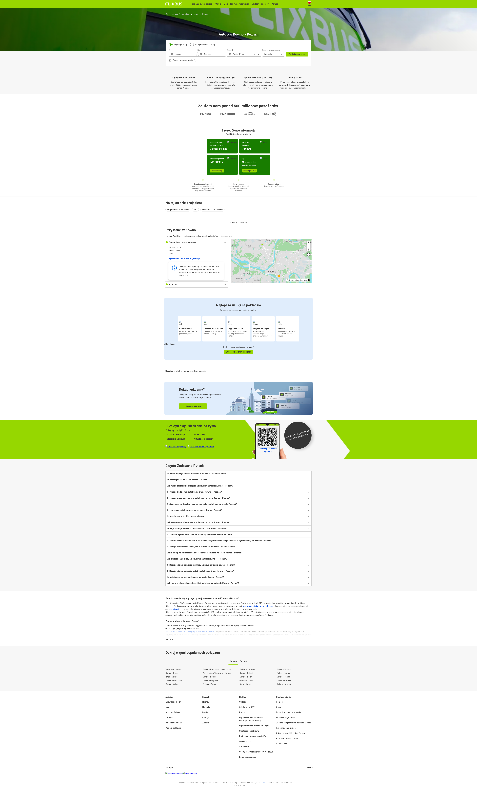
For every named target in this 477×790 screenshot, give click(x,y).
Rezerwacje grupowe (285, 717)
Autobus (185, 14)
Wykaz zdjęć (245, 741)
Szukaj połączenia (297, 54)
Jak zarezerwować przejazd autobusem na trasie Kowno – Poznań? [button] (198, 522)
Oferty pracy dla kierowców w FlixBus (256, 752)
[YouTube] (308, 773)
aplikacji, (175, 609)
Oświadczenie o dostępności (250, 783)
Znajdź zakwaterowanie (183, 60)
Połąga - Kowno (209, 684)
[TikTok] (310, 773)
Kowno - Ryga (171, 673)
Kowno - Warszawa (173, 680)
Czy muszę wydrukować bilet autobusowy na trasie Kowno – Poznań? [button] (199, 534)
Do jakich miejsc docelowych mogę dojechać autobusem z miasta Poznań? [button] (202, 504)
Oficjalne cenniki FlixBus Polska (290, 733)
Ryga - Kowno (171, 677)
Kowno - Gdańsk (246, 673)
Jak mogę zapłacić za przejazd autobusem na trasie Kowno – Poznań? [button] (200, 486)
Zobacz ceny (217, 171)
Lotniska (169, 717)
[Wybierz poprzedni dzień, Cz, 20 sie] (254, 54)
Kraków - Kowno (284, 684)
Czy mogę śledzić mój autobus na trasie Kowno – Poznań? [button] (194, 492)
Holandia (206, 707)
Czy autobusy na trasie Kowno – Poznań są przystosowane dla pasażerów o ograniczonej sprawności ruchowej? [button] (220, 540)
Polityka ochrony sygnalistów (253, 736)
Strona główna (172, 14)
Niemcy (205, 702)
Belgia (205, 712)
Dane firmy (233, 783)
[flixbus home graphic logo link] (174, 4)
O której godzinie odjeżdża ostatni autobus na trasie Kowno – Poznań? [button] (200, 571)
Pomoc (279, 702)
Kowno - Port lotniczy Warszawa (216, 669)
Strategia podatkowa (249, 731)
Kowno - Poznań (284, 680)
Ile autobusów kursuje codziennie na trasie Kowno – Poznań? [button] (195, 577)
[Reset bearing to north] (308, 249)
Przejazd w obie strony (205, 44)
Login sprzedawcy (247, 757)
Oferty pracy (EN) (247, 707)
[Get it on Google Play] (174, 773)
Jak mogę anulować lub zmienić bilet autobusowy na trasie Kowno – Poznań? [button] (203, 583)
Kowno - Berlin (245, 677)
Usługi (279, 707)
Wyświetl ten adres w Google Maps (184, 258)
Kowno (205, 14)
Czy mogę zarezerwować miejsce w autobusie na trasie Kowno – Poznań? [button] (201, 546)
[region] (271, 261)
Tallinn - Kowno (283, 673)
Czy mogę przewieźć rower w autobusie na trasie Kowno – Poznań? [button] (198, 498)
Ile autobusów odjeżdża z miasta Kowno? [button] (186, 516)
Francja (205, 717)
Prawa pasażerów (220, 783)
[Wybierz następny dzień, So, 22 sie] (258, 54)
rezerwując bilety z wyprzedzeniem (258, 606)
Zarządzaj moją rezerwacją (288, 712)
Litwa (196, 14)
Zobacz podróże (249, 171)
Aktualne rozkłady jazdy (287, 738)
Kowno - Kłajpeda (210, 680)
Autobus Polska (172, 712)
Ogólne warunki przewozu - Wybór (254, 726)
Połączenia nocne (173, 723)
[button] (196, 242)
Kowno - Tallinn (283, 677)
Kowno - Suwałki (284, 669)
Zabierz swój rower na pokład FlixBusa (293, 723)
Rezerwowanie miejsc (286, 728)
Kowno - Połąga (209, 677)
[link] (238, 398)
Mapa (168, 707)
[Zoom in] (308, 242)
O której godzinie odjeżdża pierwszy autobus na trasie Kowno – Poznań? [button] (201, 565)
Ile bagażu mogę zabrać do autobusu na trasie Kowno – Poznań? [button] (197, 528)
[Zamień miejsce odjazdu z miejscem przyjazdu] (197, 54)
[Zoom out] (308, 246)
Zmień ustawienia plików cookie (279, 783)
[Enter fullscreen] (308, 254)
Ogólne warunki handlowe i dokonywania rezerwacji (251, 719)
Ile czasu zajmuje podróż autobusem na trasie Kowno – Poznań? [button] (197, 473)
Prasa (242, 712)
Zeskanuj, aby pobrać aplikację (268, 450)
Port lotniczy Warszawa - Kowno (216, 673)
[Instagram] (307, 773)
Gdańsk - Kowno (246, 680)
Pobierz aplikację (173, 728)
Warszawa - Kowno (173, 669)
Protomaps (290, 280)
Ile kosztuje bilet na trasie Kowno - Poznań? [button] (187, 480)
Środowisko (244, 746)
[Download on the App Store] (190, 773)
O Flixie (242, 702)
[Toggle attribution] (308, 280)
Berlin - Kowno (245, 684)
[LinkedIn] (309, 773)
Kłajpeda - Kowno (247, 669)
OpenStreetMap (301, 280)
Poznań (243, 223)
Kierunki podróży (173, 702)
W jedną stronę (180, 44)
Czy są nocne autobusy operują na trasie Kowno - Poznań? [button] (194, 510)
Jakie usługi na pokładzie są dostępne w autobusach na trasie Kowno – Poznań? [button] (204, 553)
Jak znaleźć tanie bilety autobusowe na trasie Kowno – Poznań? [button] (197, 559)
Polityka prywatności (203, 783)
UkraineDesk (281, 743)
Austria (205, 723)
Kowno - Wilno (171, 684)
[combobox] (185, 54)
